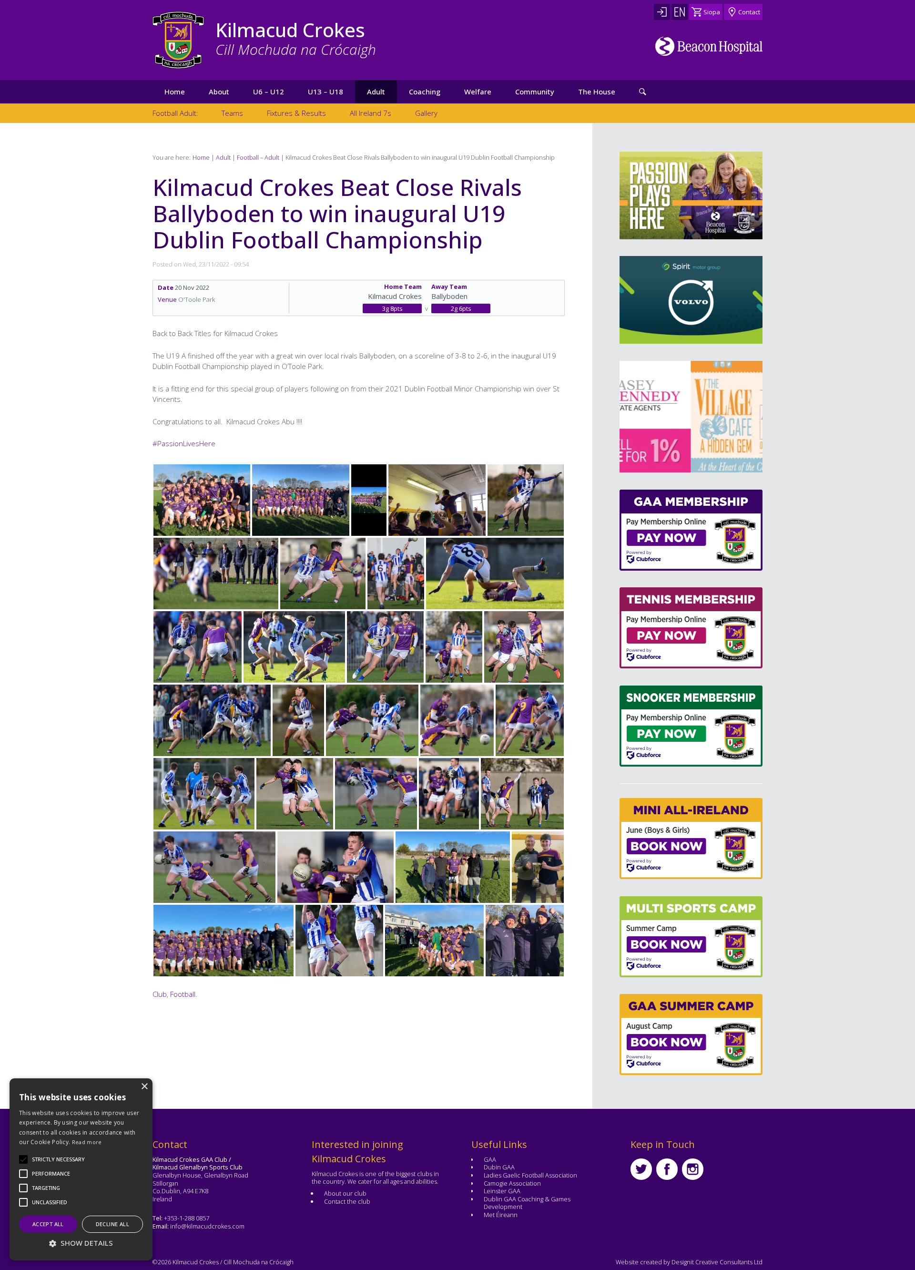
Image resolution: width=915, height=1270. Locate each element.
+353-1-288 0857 (186, 1218)
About (219, 91)
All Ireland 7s (370, 113)
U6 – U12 (268, 91)
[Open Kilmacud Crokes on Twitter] (641, 1169)
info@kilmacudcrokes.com (207, 1226)
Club (159, 994)
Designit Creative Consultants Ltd (716, 1262)
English (679, 12)
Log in (662, 12)
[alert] (81, 1169)
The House (596, 91)
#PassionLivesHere (183, 443)
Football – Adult (258, 157)
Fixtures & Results (296, 113)
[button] (58, 1159)
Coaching (424, 91)
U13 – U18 (325, 91)
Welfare (477, 91)
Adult (376, 91)
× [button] (144, 1086)
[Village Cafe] (694, 416)
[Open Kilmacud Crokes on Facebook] (667, 1169)
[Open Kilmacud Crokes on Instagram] (692, 1169)
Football (182, 994)
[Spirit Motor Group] (691, 300)
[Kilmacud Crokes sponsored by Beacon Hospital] (708, 46)
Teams (232, 113)
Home (174, 91)
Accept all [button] (48, 1224)
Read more (87, 1142)
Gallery (426, 113)
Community (534, 91)
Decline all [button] (112, 1224)
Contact (749, 12)
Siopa (711, 12)
